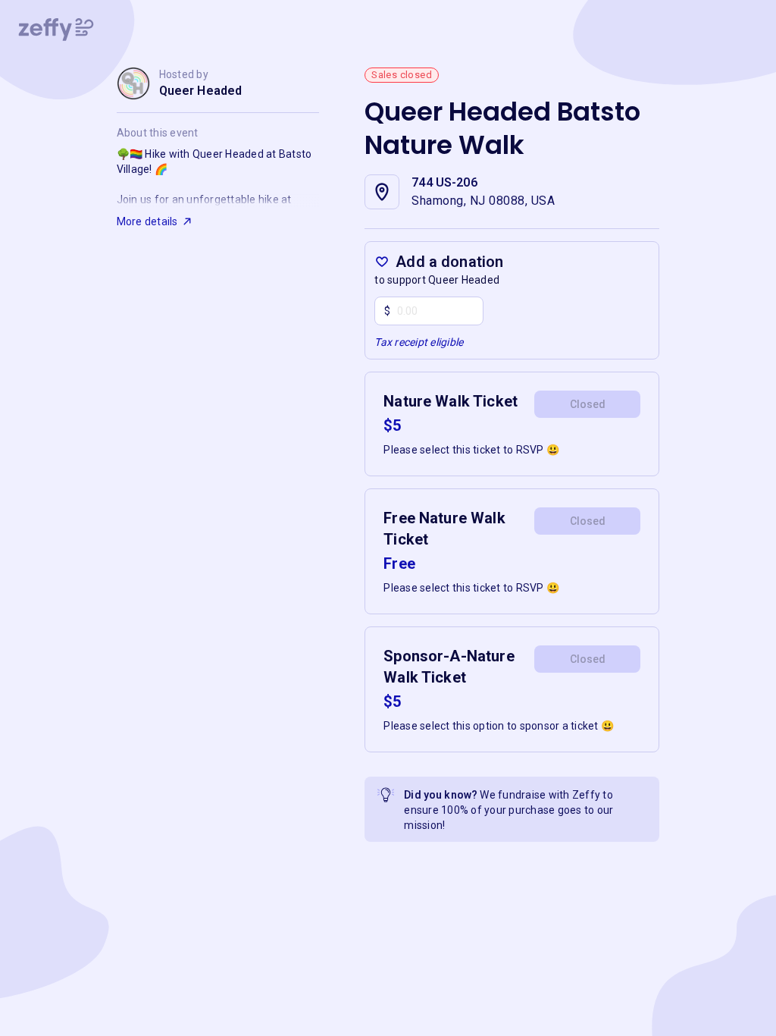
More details (147, 221)
